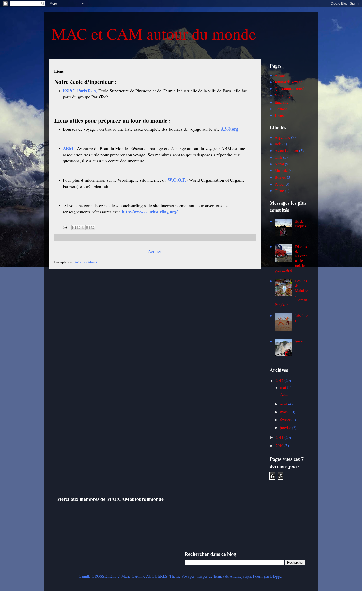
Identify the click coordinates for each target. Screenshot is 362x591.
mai (283, 387)
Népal (279, 163)
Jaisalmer (301, 318)
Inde (278, 143)
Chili (278, 157)
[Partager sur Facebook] (87, 227)
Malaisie (281, 170)
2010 (280, 445)
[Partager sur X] (83, 227)
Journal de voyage (288, 81)
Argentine (282, 137)
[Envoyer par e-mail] (73, 227)
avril (284, 403)
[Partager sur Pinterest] (92, 227)
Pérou (279, 184)
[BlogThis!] (78, 227)
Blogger (276, 576)
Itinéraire (281, 102)
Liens (279, 115)
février (285, 419)
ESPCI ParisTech (79, 90)
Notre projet (284, 95)
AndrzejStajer (240, 576)
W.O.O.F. (177, 180)
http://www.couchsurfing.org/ (150, 211)
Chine (279, 190)
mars (284, 411)
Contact (281, 108)
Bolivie (280, 177)
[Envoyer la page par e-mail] (64, 226)
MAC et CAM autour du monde (154, 33)
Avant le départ (286, 150)
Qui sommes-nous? (289, 88)
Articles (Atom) (86, 262)
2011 (280, 437)
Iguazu (300, 340)
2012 (280, 380)
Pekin (284, 394)
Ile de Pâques (300, 223)
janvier (286, 427)
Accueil (155, 251)
